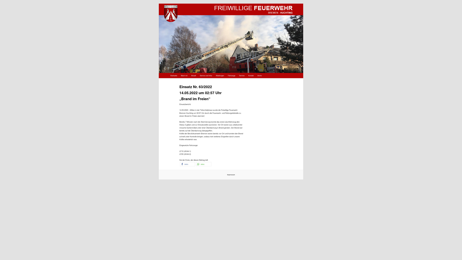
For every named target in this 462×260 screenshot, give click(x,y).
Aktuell (193, 75)
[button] (187, 164)
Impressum (231, 175)
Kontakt (251, 75)
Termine (241, 75)
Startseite (173, 75)
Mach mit (184, 75)
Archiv (259, 75)
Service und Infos (206, 75)
